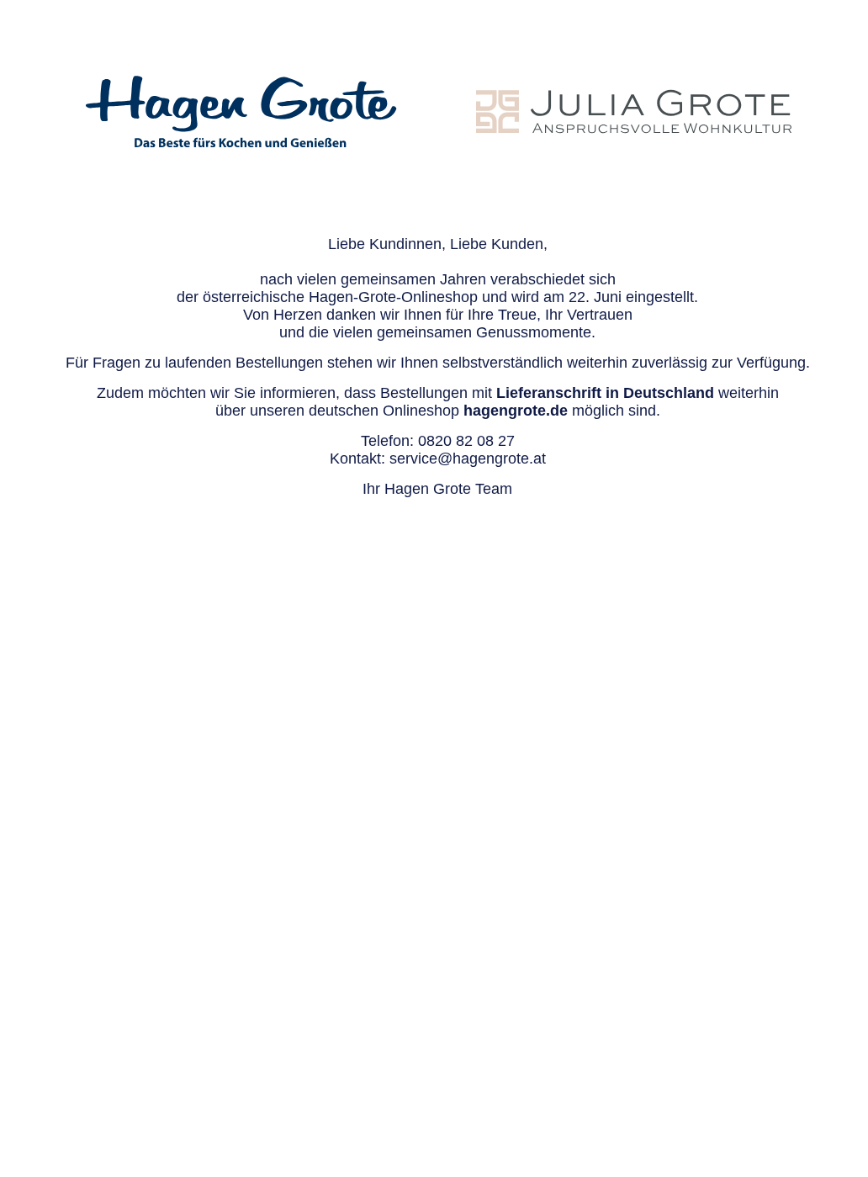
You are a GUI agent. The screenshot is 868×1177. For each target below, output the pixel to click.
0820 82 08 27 (466, 440)
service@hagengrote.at (467, 458)
